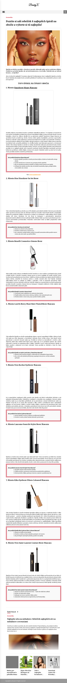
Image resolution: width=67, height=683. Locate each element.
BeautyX (33, 5)
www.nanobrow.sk (35, 174)
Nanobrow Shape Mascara (25, 88)
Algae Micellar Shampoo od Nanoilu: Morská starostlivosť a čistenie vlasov (26, 672)
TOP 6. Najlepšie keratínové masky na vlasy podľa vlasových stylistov (38, 672)
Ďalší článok (11, 612)
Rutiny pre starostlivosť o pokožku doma (12, 672)
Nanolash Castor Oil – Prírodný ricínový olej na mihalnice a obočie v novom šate (53, 672)
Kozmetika (9, 17)
